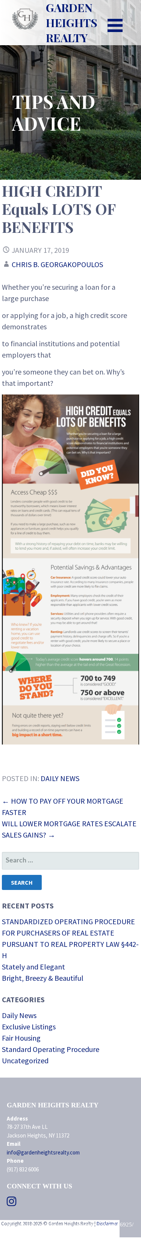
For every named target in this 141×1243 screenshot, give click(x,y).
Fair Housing (21, 1038)
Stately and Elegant (33, 966)
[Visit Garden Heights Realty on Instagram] (12, 1203)
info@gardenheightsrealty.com (43, 1152)
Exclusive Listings (29, 1026)
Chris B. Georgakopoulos (57, 264)
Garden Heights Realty (71, 22)
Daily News (60, 778)
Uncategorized (25, 1060)
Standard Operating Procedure (50, 1049)
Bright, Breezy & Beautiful (42, 978)
